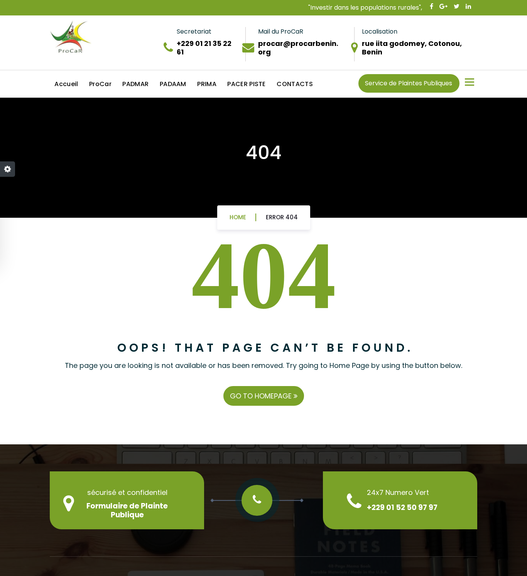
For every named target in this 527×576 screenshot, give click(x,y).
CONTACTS (294, 84)
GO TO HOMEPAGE (262, 396)
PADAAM (173, 84)
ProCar (100, 84)
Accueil (66, 84)
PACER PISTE (246, 84)
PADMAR (135, 84)
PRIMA (206, 84)
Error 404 (282, 217)
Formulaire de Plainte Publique (127, 510)
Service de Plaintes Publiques (408, 83)
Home (238, 217)
